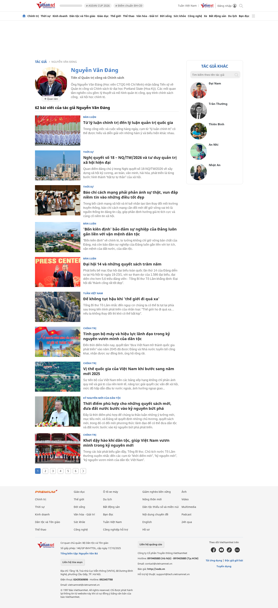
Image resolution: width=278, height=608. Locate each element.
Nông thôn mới (152, 499)
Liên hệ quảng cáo (151, 544)
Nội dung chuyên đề (155, 514)
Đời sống (166, 16)
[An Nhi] (198, 158)
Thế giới (115, 16)
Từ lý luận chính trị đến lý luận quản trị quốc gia (128, 122)
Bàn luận (89, 117)
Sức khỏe (180, 16)
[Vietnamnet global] (207, 7)
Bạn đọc (244, 16)
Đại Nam (215, 83)
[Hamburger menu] (253, 16)
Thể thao (128, 16)
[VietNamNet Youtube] (221, 551)
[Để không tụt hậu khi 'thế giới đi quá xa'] (57, 307)
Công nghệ (195, 16)
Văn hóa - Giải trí (147, 16)
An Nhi (213, 144)
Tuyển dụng (224, 566)
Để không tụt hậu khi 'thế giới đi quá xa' (121, 298)
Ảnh (184, 492)
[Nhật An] (198, 179)
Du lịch (232, 16)
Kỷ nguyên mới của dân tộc (102, 398)
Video (185, 499)
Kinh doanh (60, 16)
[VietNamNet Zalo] (237, 551)
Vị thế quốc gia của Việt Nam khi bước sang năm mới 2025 (128, 371)
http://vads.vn (156, 569)
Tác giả (41, 62)
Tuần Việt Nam (187, 5)
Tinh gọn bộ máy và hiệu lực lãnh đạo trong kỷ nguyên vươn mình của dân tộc (126, 336)
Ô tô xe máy (110, 492)
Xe (205, 16)
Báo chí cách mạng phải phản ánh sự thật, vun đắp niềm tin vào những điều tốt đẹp (130, 195)
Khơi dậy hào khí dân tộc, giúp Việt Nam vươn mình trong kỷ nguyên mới (126, 443)
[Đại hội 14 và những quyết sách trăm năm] (57, 272)
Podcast (186, 514)
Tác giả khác (214, 66)
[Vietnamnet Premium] (46, 493)
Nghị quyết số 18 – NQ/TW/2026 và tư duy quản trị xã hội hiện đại (130, 160)
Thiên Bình (216, 124)
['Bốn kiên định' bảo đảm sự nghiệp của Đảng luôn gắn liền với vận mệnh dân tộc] (57, 237)
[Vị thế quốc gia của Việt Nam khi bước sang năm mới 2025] (57, 377)
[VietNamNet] (24, 16)
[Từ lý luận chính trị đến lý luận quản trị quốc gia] (57, 130)
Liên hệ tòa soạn (72, 562)
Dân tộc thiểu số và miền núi (160, 507)
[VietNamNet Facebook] (213, 551)
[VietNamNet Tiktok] (229, 551)
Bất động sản (217, 16)
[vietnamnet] (46, 9)
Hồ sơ (146, 529)
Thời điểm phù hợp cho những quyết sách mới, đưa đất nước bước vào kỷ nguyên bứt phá (127, 406)
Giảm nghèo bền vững (156, 492)
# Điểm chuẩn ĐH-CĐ (128, 5)
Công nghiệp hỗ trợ (115, 529)
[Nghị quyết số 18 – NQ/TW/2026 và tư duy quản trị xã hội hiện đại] (57, 165)
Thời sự (46, 16)
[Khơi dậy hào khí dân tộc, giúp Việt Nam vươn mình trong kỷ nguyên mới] (57, 448)
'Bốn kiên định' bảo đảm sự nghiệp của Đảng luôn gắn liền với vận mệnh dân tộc (130, 232)
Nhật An (215, 165)
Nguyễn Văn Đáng (64, 61)
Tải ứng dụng (214, 560)
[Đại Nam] (198, 97)
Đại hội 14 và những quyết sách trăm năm (122, 264)
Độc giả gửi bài (234, 560)
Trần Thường (218, 104)
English (147, 522)
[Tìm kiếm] (241, 5)
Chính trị (33, 16)
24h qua (187, 522)
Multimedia (189, 507)
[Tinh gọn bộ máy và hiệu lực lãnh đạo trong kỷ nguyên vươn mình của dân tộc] (57, 342)
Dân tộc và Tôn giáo (82, 16)
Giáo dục (103, 16)
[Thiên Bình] (198, 138)
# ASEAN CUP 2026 (98, 5)
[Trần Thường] (198, 118)
